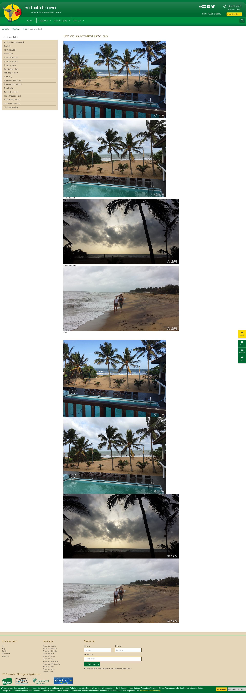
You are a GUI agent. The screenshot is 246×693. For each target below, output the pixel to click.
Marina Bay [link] (8, 76)
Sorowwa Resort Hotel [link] (12, 103)
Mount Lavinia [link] (9, 88)
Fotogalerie (43, 20)
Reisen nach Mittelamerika (51, 664)
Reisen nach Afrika (49, 669)
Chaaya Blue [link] (8, 53)
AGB (3, 646)
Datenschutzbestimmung (150, 691)
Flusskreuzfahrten (48, 672)
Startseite (5, 29)
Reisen (30, 20)
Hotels (25, 29)
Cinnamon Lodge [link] (10, 65)
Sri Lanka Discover (12, 13)
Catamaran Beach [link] (10, 50)
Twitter (213, 6)
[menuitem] (29, 42)
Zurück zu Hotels (12, 37)
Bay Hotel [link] (7, 46)
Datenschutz (6, 654)
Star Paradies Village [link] (11, 107)
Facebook (208, 6)
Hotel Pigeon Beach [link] (11, 73)
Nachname (118, 646)
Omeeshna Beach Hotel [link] (12, 96)
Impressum (5, 656)
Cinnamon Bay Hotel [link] (11, 61)
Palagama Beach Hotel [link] (12, 99)
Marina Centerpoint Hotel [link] (13, 84)
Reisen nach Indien (49, 656)
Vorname (87, 646)
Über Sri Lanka (60, 20)
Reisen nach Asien (48, 666)
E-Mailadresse (88, 655)
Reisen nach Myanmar (50, 648)
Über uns (77, 20)
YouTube (202, 6)
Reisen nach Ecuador (49, 646)
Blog (3, 648)
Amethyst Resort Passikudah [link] (14, 42)
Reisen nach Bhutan (49, 654)
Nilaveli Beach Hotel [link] (11, 92)
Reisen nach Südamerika (51, 661)
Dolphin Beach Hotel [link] (11, 69)
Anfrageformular (232, 14)
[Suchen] (242, 20)
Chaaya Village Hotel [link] (11, 57)
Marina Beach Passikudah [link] (13, 80)
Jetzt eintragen (90, 664)
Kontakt (4, 651)
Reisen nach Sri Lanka (50, 651)
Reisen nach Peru (48, 659)
